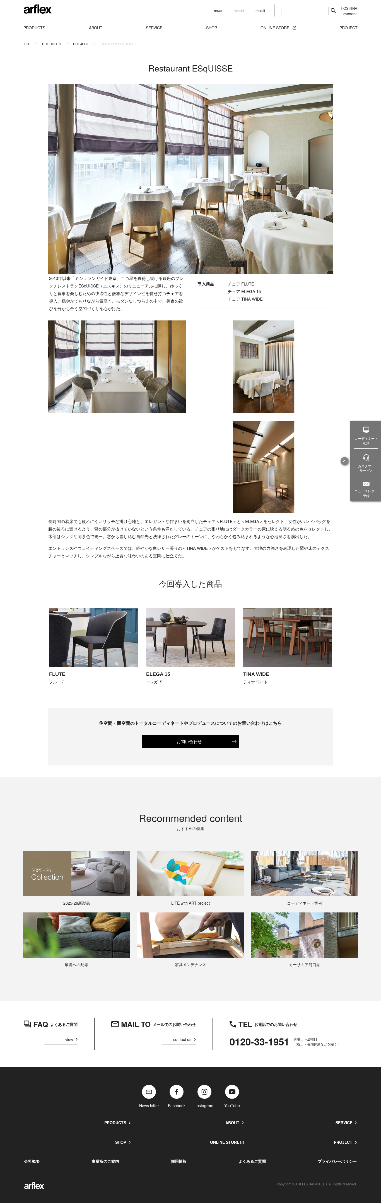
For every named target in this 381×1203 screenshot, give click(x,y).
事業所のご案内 (105, 1161)
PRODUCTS (51, 43)
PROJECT (81, 43)
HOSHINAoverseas (349, 11)
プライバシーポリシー (337, 1161)
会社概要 (32, 1161)
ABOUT (232, 1122)
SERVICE (344, 1122)
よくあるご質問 (252, 1161)
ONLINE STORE (224, 1142)
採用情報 (179, 1161)
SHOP (120, 1142)
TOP (27, 43)
